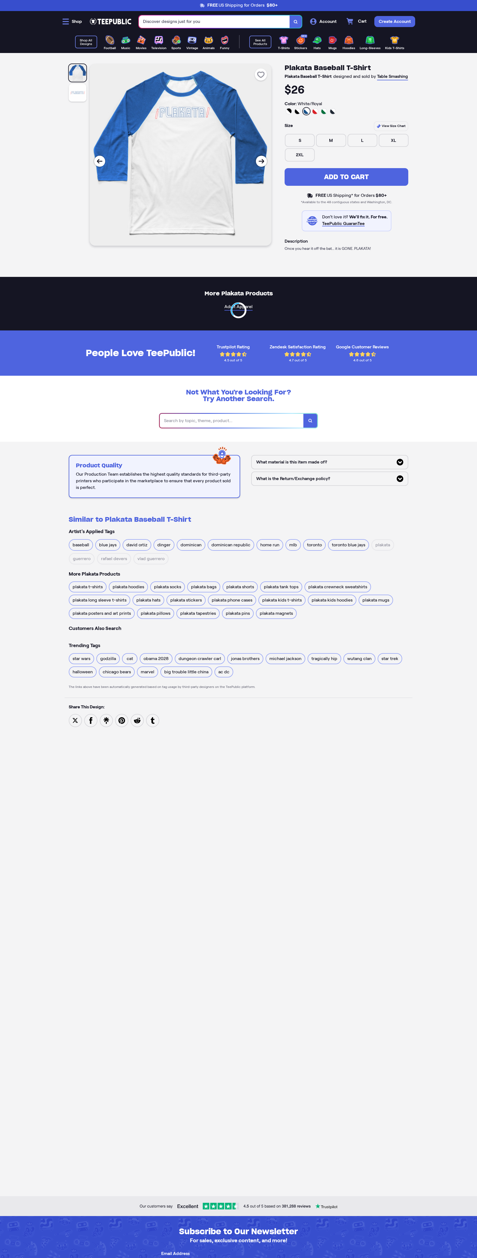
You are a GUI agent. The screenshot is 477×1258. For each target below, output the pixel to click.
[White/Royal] (306, 111)
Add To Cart (346, 177)
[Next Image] (261, 161)
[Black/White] (289, 111)
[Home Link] (110, 21)
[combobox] (214, 21)
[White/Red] (315, 111)
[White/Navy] (333, 111)
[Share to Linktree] (106, 720)
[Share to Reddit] (137, 720)
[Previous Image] (100, 161)
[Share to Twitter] (75, 720)
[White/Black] (298, 111)
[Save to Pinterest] (121, 720)
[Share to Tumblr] (152, 720)
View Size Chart (393, 126)
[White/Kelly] (324, 111)
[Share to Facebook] (90, 720)
